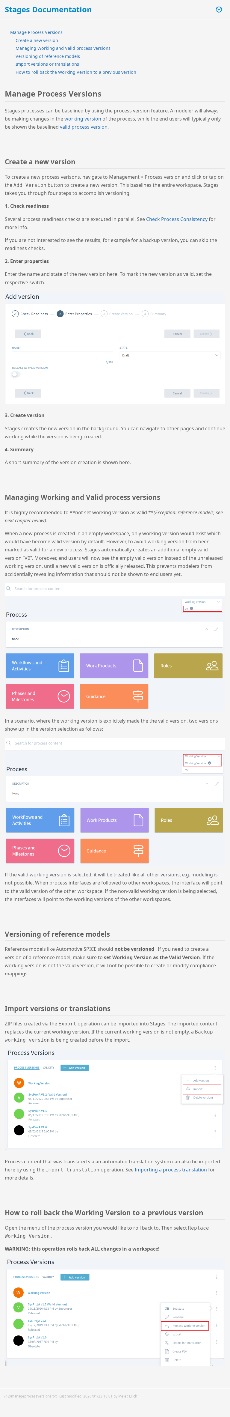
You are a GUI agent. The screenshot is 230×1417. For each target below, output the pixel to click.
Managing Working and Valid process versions (63, 48)
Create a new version (37, 40)
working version (82, 118)
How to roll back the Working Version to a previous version (76, 72)
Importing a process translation (171, 1169)
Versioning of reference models (48, 56)
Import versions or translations (47, 64)
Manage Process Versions (36, 32)
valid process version (84, 127)
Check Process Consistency (177, 219)
